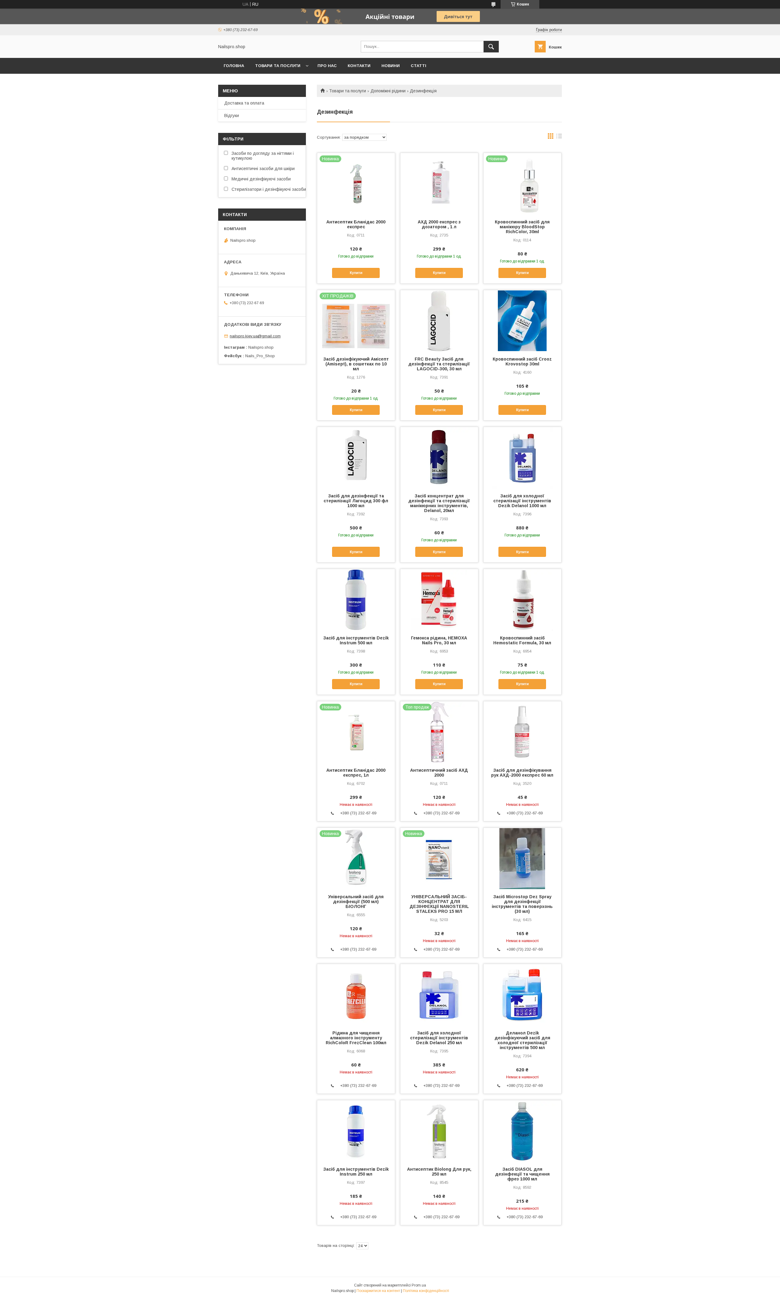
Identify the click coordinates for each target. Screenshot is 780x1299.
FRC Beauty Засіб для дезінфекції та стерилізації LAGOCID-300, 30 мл (439, 364)
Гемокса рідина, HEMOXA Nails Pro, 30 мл (439, 640)
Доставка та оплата (244, 103)
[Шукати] (491, 46)
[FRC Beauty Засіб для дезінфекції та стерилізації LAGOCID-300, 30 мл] (439, 320)
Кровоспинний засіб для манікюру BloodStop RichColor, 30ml (522, 226)
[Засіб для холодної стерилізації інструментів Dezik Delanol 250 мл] (439, 994)
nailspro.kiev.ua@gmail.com (255, 336)
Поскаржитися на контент (378, 1291)
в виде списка (559, 137)
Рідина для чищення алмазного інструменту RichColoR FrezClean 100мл (356, 1037)
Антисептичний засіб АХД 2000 (439, 773)
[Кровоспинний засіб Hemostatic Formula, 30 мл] (522, 599)
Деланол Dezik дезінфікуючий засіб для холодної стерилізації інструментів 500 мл (522, 1040)
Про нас (327, 65)
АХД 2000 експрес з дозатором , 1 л (439, 224)
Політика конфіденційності (426, 1291)
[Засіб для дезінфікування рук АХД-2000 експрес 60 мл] (522, 731)
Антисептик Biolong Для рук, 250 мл (439, 1171)
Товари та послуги (277, 65)
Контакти (359, 65)
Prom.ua (419, 1285)
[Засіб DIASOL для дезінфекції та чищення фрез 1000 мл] (522, 1130)
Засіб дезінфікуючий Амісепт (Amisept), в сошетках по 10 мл (356, 364)
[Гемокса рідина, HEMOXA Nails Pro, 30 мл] (439, 599)
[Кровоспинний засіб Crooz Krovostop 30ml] (522, 320)
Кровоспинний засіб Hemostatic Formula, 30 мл (522, 640)
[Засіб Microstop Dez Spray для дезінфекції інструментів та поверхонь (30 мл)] (522, 858)
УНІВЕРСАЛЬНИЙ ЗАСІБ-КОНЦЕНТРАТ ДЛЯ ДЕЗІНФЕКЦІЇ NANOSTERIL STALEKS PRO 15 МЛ (439, 904)
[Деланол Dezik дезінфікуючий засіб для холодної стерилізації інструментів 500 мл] (522, 994)
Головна (234, 65)
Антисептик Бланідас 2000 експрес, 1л (355, 773)
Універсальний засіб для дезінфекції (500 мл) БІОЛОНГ (356, 901)
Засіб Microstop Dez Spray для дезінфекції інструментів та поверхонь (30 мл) (522, 904)
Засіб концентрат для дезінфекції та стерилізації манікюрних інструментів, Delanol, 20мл (439, 503)
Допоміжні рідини (388, 90)
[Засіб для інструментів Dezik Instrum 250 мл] (356, 1130)
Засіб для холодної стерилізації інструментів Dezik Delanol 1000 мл (522, 500)
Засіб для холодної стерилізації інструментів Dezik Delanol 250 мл (439, 1037)
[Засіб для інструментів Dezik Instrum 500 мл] (356, 599)
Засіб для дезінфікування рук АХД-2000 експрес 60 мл (522, 773)
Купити (356, 273)
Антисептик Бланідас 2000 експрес (355, 224)
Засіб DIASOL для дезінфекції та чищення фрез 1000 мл (522, 1174)
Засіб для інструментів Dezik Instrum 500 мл (356, 640)
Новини (390, 65)
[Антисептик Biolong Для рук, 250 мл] (439, 1130)
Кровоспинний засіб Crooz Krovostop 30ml (522, 361)
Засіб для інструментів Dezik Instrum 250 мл (356, 1171)
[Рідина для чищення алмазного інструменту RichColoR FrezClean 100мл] (356, 994)
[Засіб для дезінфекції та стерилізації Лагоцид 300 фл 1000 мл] (356, 457)
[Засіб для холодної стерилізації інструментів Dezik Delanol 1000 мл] (522, 457)
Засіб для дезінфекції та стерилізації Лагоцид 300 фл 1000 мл (356, 500)
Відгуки (231, 115)
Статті (418, 65)
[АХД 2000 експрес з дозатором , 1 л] (439, 183)
